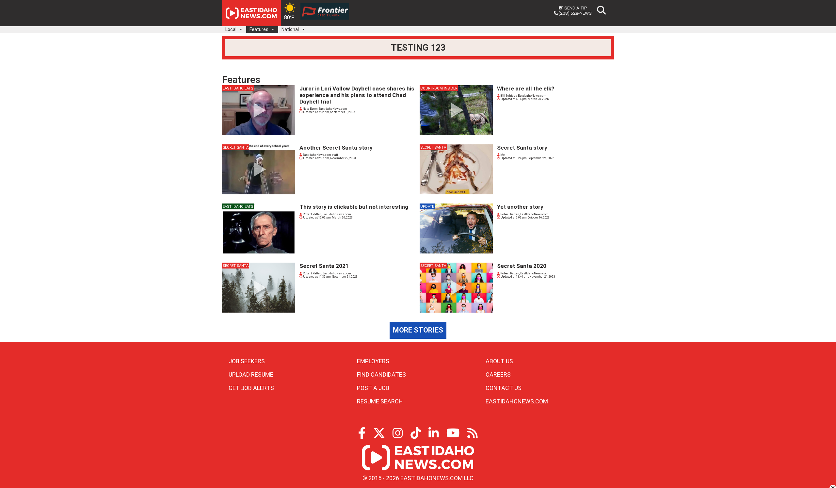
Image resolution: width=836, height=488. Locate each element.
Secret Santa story (522, 147)
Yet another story (520, 206)
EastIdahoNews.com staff (320, 154)
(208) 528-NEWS (575, 13)
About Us (499, 361)
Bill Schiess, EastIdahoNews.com (523, 95)
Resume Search (380, 401)
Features (258, 29)
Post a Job (373, 387)
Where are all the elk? (525, 88)
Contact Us (504, 387)
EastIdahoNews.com (517, 401)
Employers (373, 361)
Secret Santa (236, 147)
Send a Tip (575, 7)
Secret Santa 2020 (521, 266)
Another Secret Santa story (336, 147)
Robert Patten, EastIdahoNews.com (326, 214)
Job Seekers (247, 361)
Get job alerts (251, 387)
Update (427, 206)
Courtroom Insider (438, 88)
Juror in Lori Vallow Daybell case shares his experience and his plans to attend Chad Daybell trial (356, 95)
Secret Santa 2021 (324, 266)
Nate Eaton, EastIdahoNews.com (324, 108)
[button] (240, 29)
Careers (498, 374)
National (290, 29)
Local (230, 29)
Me (502, 154)
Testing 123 (418, 47)
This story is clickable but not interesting (353, 206)
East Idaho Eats (238, 88)
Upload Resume (251, 374)
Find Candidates (381, 374)
